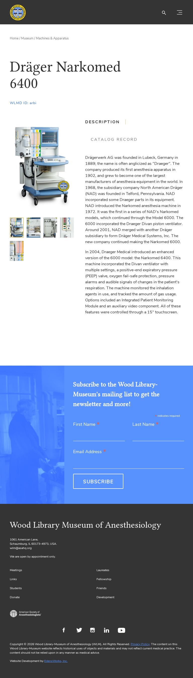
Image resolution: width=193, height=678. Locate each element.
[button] (164, 12)
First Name (86, 424)
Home (14, 38)
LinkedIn (108, 631)
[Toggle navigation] (179, 12)
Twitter (80, 631)
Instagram (94, 631)
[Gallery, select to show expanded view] (42, 166)
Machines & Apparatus (52, 38)
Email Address (89, 452)
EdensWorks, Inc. (56, 661)
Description (102, 121)
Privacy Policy (140, 644)
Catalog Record (114, 139)
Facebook (67, 631)
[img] (17, 228)
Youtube (122, 631)
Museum (27, 38)
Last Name (145, 424)
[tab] (105, 121)
